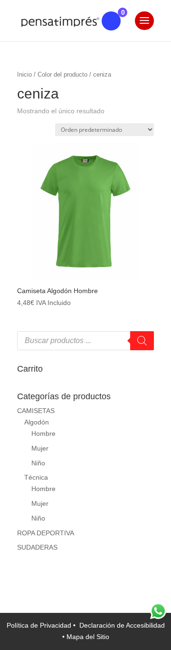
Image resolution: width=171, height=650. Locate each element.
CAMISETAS (36, 410)
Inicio (24, 74)
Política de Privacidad (40, 625)
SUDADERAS (37, 547)
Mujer (39, 448)
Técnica (36, 477)
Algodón (36, 422)
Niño (38, 463)
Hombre (43, 433)
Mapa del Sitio (87, 636)
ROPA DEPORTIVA (45, 533)
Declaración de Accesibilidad (122, 625)
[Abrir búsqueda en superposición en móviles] (85, 340)
